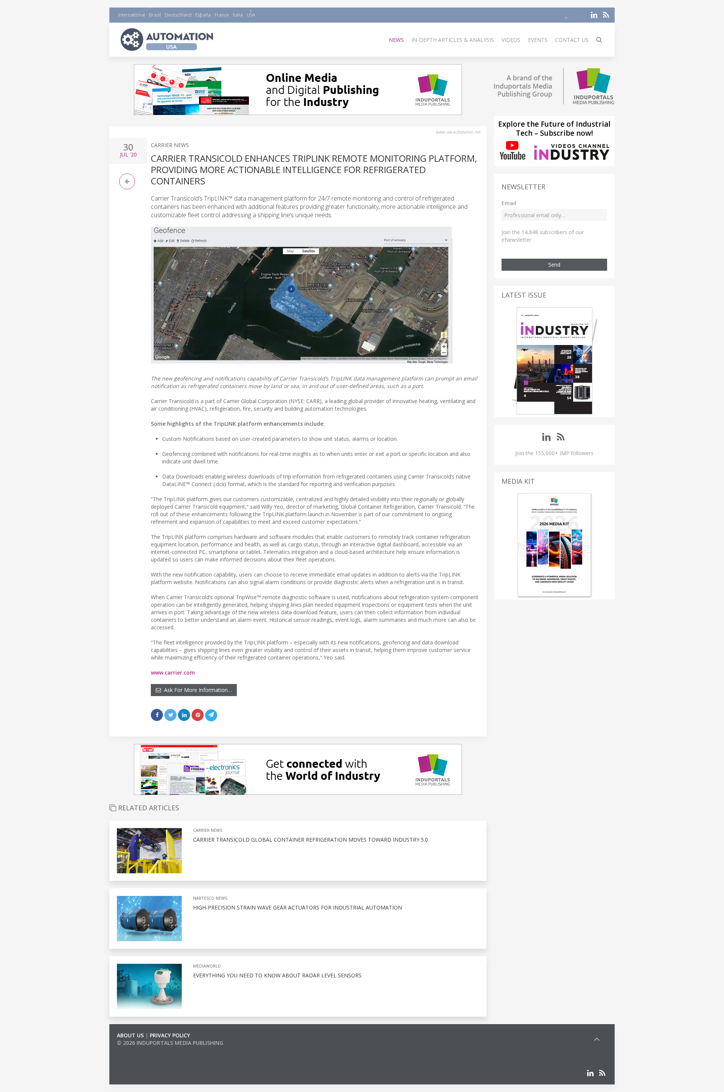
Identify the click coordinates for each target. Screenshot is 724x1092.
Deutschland (178, 15)
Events (538, 39)
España (203, 15)
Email (509, 203)
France (222, 15)
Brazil (155, 15)
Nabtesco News (210, 898)
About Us (130, 1035)
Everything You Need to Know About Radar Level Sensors (277, 975)
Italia (238, 15)
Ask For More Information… (196, 689)
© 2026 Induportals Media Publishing (170, 1042)
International (131, 15)
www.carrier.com (173, 672)
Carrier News (170, 145)
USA (251, 15)
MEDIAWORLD (207, 966)
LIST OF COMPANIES (142, 1050)
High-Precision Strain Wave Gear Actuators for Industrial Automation (297, 907)
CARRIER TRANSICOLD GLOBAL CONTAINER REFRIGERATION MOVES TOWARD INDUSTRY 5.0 (310, 839)
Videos (511, 39)
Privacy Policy (170, 1035)
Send (554, 264)
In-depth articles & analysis (452, 39)
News (396, 39)
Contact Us (572, 39)
